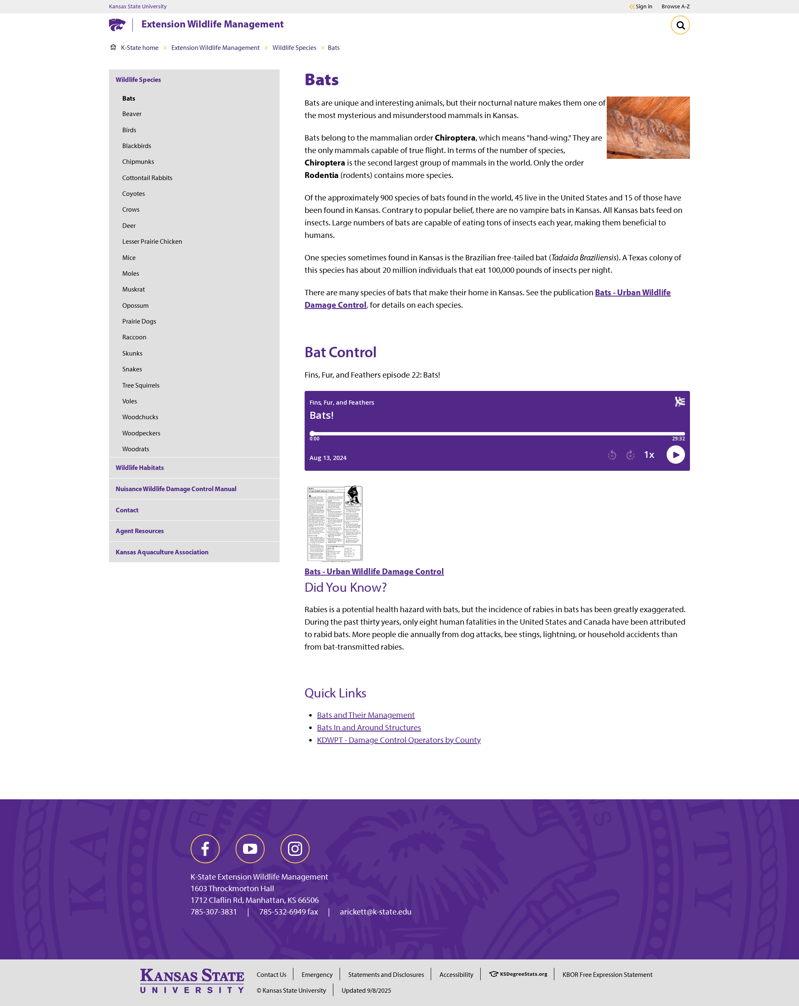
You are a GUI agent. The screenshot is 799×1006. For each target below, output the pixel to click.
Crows (130, 209)
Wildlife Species (294, 48)
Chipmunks (138, 162)
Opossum (135, 305)
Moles (130, 273)
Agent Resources (140, 530)
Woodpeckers (141, 433)
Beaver (131, 114)
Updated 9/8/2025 (366, 990)
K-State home (140, 48)
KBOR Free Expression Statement (608, 975)
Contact (127, 510)
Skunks (132, 353)
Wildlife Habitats (140, 467)
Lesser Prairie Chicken (152, 241)
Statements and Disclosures (386, 975)
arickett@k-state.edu (376, 912)
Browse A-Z (676, 6)
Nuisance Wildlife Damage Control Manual (176, 488)
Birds (129, 130)
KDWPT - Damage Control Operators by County (399, 740)
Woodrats (135, 449)
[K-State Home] (117, 25)
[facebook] (205, 848)
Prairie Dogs (139, 321)
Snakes (132, 369)
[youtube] (250, 848)
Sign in (644, 6)
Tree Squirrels (140, 385)
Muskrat (133, 289)
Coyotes (133, 194)
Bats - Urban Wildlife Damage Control (374, 571)
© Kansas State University (291, 990)
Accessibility (456, 975)
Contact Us (271, 975)
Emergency (317, 975)
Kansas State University (138, 6)
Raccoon (134, 337)
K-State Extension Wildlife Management (259, 877)
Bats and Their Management (366, 715)
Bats (128, 98)
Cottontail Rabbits (147, 178)
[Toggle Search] (680, 25)
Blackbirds (136, 146)
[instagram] (295, 848)
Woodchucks (140, 417)
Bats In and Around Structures (369, 727)
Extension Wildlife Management (212, 23)
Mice (129, 258)
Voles (129, 401)
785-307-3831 (214, 912)
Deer (129, 226)
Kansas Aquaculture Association (162, 552)
